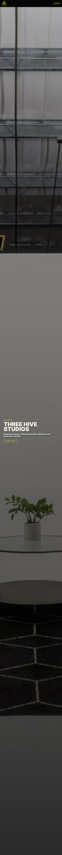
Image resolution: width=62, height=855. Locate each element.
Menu (58, 3)
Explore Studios (10, 440)
